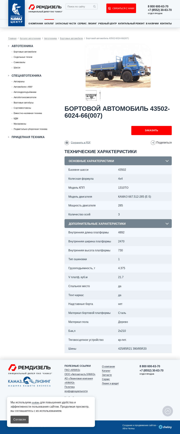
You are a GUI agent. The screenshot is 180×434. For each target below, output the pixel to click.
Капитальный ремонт (131, 23)
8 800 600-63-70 (158, 6)
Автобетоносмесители (25, 97)
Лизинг (92, 23)
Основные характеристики (91, 161)
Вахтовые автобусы (24, 102)
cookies (35, 402)
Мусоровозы (20, 124)
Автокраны (19, 81)
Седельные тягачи (23, 57)
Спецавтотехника (26, 75)
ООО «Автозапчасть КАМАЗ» (80, 374)
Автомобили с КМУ (23, 87)
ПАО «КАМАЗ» (72, 369)
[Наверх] (167, 411)
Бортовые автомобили (71, 38)
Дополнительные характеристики (97, 223)
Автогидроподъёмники (25, 92)
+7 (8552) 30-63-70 (160, 10)
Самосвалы (19, 62)
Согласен (19, 419)
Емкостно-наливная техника (28, 113)
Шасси (17, 67)
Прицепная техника (28, 137)
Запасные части (65, 23)
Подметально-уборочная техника (30, 129)
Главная (12, 38)
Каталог (49, 23)
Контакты (166, 23)
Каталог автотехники (30, 38)
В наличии (152, 23)
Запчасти (107, 374)
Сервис (82, 23)
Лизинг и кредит (110, 383)
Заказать (151, 130)
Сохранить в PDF (81, 142)
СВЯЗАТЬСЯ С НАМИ (123, 8)
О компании (35, 23)
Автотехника (50, 38)
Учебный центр (107, 23)
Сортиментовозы (22, 108)
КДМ (16, 118)
